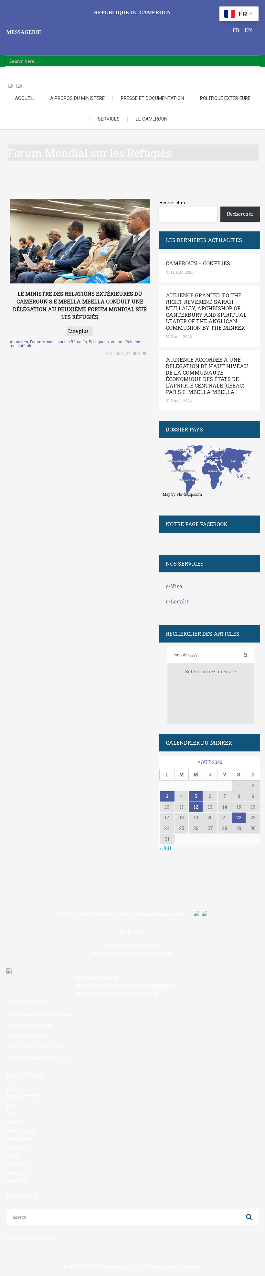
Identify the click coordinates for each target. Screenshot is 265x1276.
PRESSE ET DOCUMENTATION (152, 98)
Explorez (132, 932)
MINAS (15, 1172)
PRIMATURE (22, 1097)
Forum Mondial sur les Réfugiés (58, 342)
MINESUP (19, 1139)
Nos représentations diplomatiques (132, 953)
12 (196, 807)
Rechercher (172, 202)
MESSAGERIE (23, 32)
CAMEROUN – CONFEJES (198, 263)
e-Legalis (177, 601)
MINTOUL (19, 1147)
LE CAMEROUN (151, 119)
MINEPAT (18, 1164)
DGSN (13, 1156)
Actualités (19, 342)
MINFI (14, 1122)
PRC (11, 1088)
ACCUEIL (24, 98)
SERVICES (109, 119)
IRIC (11, 1105)
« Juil (165, 848)
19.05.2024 (120, 353)
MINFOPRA (21, 1130)
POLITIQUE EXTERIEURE (225, 98)
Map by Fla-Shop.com (182, 494)
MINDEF (17, 1181)
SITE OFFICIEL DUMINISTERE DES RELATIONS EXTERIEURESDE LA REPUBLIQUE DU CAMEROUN (126, 986)
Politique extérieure (106, 342)
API (11, 1114)
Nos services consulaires (133, 945)
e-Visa (174, 586)
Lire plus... (79, 331)
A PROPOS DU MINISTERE (77, 98)
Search (249, 1217)
